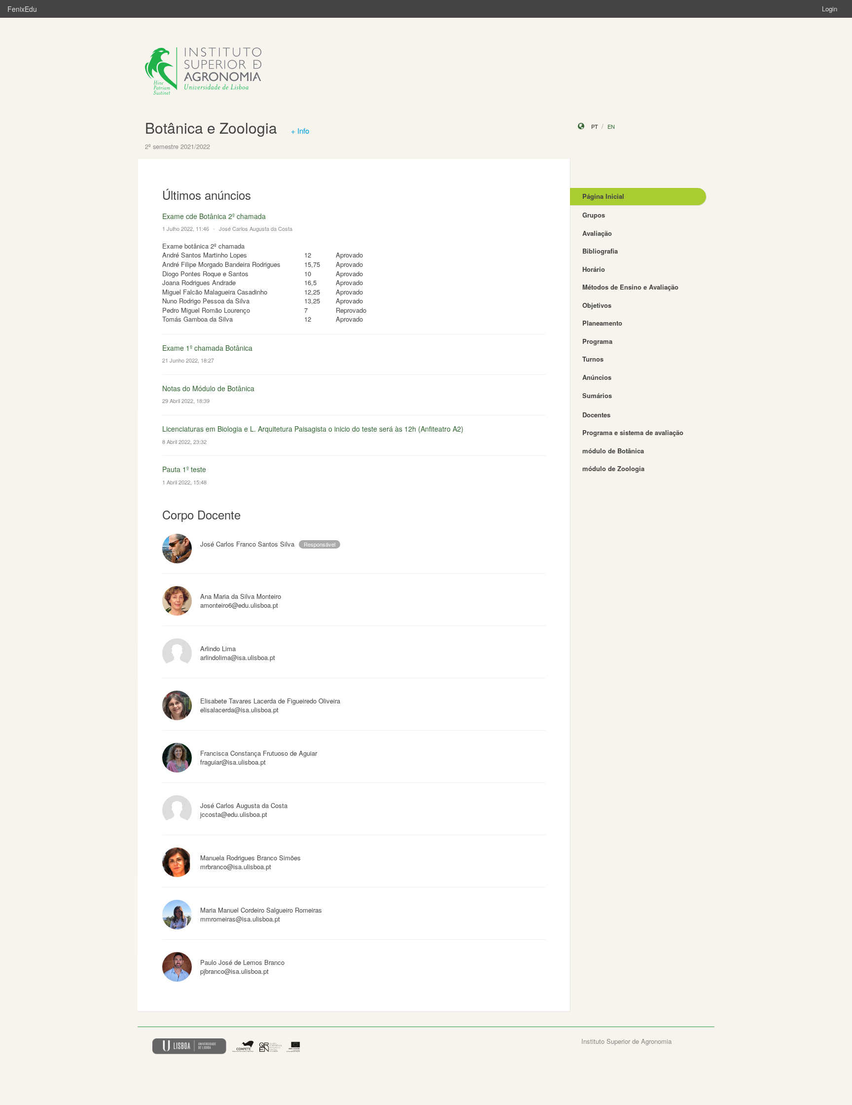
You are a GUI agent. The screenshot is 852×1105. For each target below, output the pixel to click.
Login (829, 8)
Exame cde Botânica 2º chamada (214, 216)
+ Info (300, 130)
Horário (593, 269)
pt (594, 126)
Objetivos (596, 305)
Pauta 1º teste (184, 469)
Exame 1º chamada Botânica (207, 348)
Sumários (597, 395)
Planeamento (602, 323)
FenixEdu (22, 9)
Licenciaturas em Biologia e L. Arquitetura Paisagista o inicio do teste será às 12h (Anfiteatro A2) (312, 429)
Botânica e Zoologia (211, 127)
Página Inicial (603, 196)
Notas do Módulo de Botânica (208, 388)
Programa (597, 341)
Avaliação (597, 233)
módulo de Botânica (613, 450)
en (611, 126)
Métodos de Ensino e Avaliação (630, 287)
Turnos (593, 359)
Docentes (596, 414)
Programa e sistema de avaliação (632, 432)
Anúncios (596, 377)
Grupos (593, 215)
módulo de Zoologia (613, 468)
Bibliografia (600, 251)
